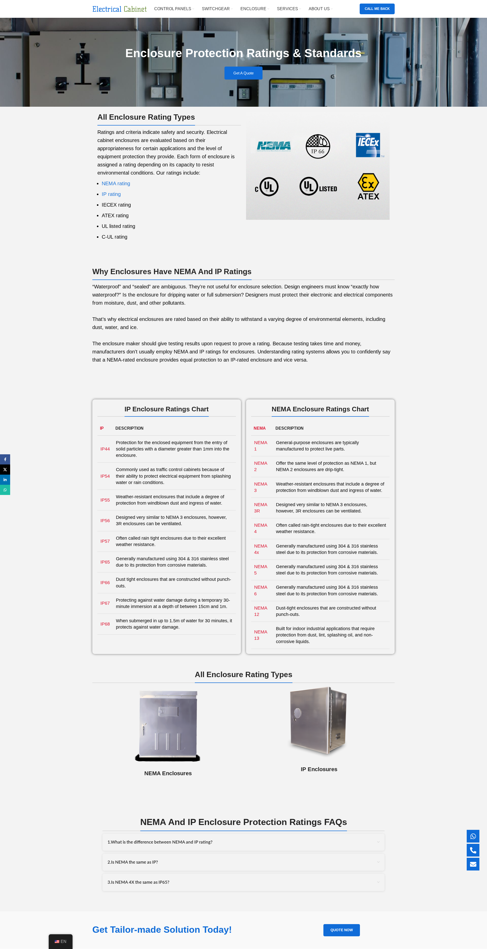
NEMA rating (116, 183)
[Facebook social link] (5, 459)
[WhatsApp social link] (5, 490)
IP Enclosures (319, 769)
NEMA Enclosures (168, 773)
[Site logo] (119, 8)
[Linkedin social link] (5, 480)
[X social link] (5, 469)
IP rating (111, 194)
